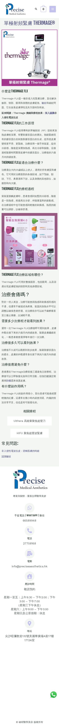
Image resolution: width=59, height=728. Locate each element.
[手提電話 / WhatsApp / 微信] (29, 508)
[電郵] (29, 554)
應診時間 (29, 583)
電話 (29, 538)
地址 (29, 630)
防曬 (8, 380)
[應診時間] (29, 576)
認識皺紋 (6, 456)
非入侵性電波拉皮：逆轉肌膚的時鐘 (20, 451)
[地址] (29, 623)
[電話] (29, 531)
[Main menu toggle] (52, 9)
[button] (36, 9)
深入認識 (49, 113)
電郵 (29, 561)
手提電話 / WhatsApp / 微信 (29, 515)
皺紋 (44, 103)
